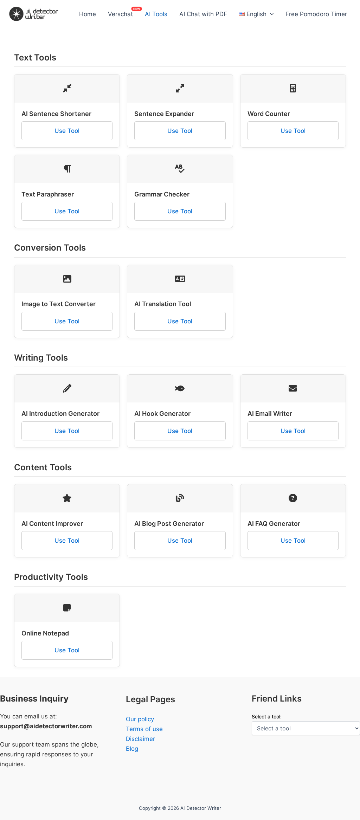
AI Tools (156, 14)
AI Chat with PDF (203, 14)
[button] (270, 14)
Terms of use (144, 728)
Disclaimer (140, 738)
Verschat (120, 14)
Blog (132, 748)
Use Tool (66, 130)
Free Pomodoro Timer (316, 14)
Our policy (140, 719)
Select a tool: (267, 716)
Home (87, 14)
